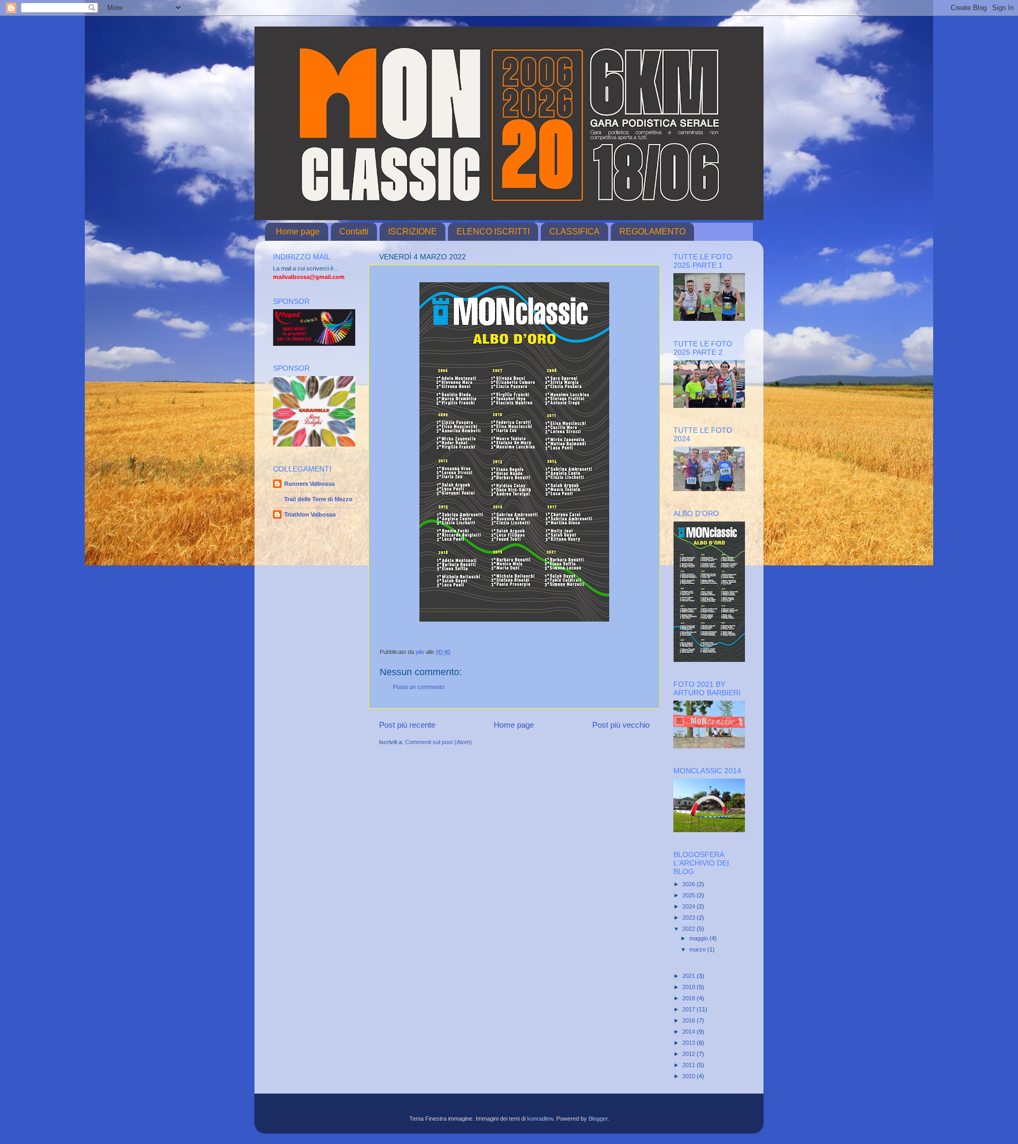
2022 (689, 928)
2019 (689, 987)
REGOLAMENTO (652, 231)
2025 (689, 895)
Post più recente (407, 724)
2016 (689, 1020)
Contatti (353, 231)
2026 (689, 884)
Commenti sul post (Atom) (438, 742)
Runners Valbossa (309, 484)
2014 (689, 1031)
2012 (689, 1054)
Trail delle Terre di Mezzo (318, 499)
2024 (689, 906)
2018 (689, 998)
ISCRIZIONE (412, 231)
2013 (689, 1043)
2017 (689, 1009)
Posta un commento (418, 687)
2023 (689, 917)
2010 (689, 1076)
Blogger (598, 1118)
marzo (698, 949)
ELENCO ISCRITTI (493, 231)
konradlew (540, 1118)
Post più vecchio (621, 724)
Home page (298, 231)
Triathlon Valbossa (310, 514)
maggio (699, 938)
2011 (689, 1065)
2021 (689, 976)
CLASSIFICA (574, 231)
